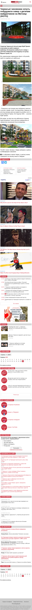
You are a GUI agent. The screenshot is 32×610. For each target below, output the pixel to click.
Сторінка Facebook (14, 404)
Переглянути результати (16, 449)
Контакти (26, 601)
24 (20, 361)
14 (29, 359)
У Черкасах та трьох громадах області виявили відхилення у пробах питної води (13, 472)
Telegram (21, 156)
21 (14, 361)
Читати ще (16, 394)
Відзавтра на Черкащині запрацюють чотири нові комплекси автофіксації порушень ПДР (13, 464)
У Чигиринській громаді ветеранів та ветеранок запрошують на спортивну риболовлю (16, 291)
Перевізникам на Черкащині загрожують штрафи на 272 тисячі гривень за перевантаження (17, 300)
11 (22, 359)
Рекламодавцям (16, 603)
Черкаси (4, 2)
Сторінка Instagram (14, 419)
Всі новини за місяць (5, 365)
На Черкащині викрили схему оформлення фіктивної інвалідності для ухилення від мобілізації (14, 491)
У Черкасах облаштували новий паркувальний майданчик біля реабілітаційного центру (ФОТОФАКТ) (16, 475)
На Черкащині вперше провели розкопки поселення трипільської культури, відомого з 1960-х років (14, 456)
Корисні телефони (7, 601)
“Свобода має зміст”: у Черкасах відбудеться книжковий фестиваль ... (18, 327)
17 (5, 361)
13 (27, 359)
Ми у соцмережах (7, 400)
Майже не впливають (9, 444)
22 (16, 361)
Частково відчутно (8, 442)
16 (3, 361)
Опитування (5, 435)
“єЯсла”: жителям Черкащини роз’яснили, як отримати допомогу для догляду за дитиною (19, 386)
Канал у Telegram (13, 412)
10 (20, 359)
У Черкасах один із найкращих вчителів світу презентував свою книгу (12, 479)
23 (18, 361)
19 (10, 361)
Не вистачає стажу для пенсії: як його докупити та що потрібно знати (17, 371)
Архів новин (5, 351)
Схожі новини (6, 496)
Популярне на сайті (8, 453)
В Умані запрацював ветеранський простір (15, 297)
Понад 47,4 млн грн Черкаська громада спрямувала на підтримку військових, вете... (15, 508)
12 (25, 359)
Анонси (3, 324)
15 (1, 361)
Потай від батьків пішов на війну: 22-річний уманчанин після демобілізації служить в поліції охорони (16, 284)
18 (7, 361)
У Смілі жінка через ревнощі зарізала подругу (21, 171)
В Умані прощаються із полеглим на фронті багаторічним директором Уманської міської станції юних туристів (15, 487)
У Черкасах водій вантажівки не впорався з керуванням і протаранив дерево (15, 287)
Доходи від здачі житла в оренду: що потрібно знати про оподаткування (17, 378)
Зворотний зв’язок (18, 601)
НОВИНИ (3, 276)
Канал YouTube (12, 427)
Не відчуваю (7, 445)
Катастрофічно (7, 440)
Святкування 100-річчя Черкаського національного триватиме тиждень (9, 171)
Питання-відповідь (7, 368)
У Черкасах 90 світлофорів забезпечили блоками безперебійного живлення (13, 522)
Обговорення (6, 526)
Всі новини (16, 303)
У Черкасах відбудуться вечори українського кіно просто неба (16, 344)
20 (12, 361)
